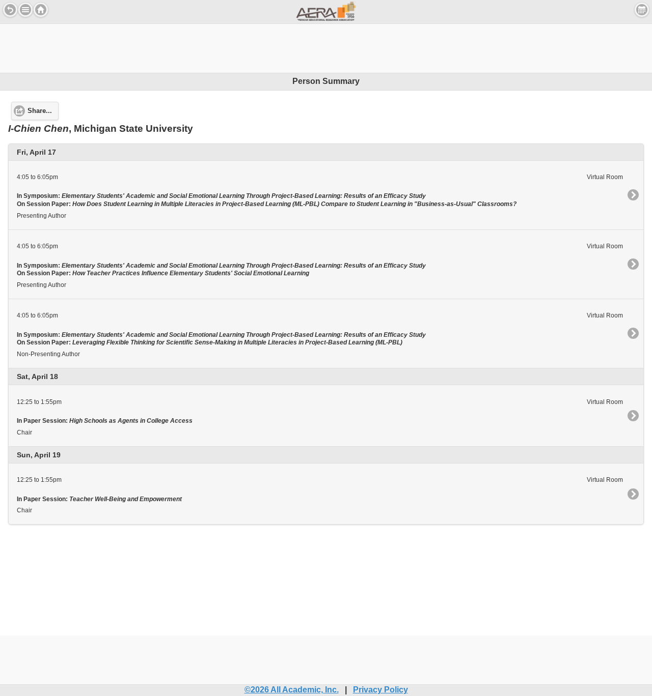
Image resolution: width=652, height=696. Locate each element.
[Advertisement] (326, 47)
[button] (25, 9)
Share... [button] (40, 110)
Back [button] (10, 9)
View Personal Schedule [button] (641, 9)
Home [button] (40, 9)
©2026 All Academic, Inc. (291, 689)
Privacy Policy (380, 689)
